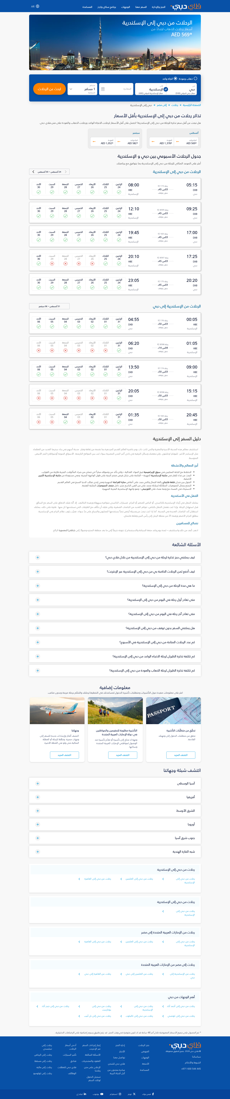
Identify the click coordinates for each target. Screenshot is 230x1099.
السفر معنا (141, 7)
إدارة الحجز (120, 1045)
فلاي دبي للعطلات (67, 1067)
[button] (115, 557)
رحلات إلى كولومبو (42, 1073)
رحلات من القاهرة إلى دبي (98, 974)
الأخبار (122, 1051)
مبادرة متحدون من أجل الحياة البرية (116, 1071)
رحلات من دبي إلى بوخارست (101, 1008)
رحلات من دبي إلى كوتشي (181, 1016)
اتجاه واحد (167, 78)
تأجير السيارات (69, 1055)
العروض (145, 1051)
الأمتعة (145, 1064)
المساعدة (87, 7)
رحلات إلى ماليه (44, 1067)
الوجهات (125, 7)
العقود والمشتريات (91, 1061)
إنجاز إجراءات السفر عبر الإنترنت (91, 1047)
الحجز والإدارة (158, 7)
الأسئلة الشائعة (93, 1055)
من (193, 86)
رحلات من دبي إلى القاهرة (98, 879)
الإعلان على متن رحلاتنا (92, 1069)
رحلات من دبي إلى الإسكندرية (185, 880)
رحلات (175, 105)
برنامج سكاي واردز (107, 7)
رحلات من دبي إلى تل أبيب (97, 1016)
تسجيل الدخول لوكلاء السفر (94, 1078)
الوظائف (72, 1073)
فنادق (73, 1061)
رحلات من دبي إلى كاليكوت (139, 1016)
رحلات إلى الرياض (43, 1055)
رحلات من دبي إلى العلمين (139, 879)
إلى (161, 86)
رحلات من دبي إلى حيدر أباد (55, 1006)
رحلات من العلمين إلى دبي (139, 974)
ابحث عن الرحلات (49, 89)
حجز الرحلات (143, 1045)
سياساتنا (196, 1056)
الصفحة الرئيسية (192, 105)
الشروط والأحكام (193, 1062)
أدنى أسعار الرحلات (70, 1047)
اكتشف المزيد (181, 755)
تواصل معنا (119, 1057)
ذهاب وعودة (186, 78)
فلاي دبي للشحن (116, 1064)
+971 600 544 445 (191, 1069)
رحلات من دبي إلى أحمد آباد (181, 1006)
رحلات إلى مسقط (43, 1061)
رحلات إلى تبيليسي (47, 1047)
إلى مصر (162, 105)
